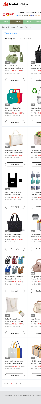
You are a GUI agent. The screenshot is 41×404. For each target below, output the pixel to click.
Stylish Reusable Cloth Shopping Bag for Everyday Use (14, 321)
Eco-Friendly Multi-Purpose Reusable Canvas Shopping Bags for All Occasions (14, 363)
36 (16, 383)
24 (11, 383)
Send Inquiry (15, 80)
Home (6, 22)
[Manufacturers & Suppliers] (15, 4)
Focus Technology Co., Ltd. (26, 395)
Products (17, 22)
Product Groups (11, 33)
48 (20, 383)
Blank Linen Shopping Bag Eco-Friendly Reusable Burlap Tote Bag (14, 152)
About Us (28, 22)
